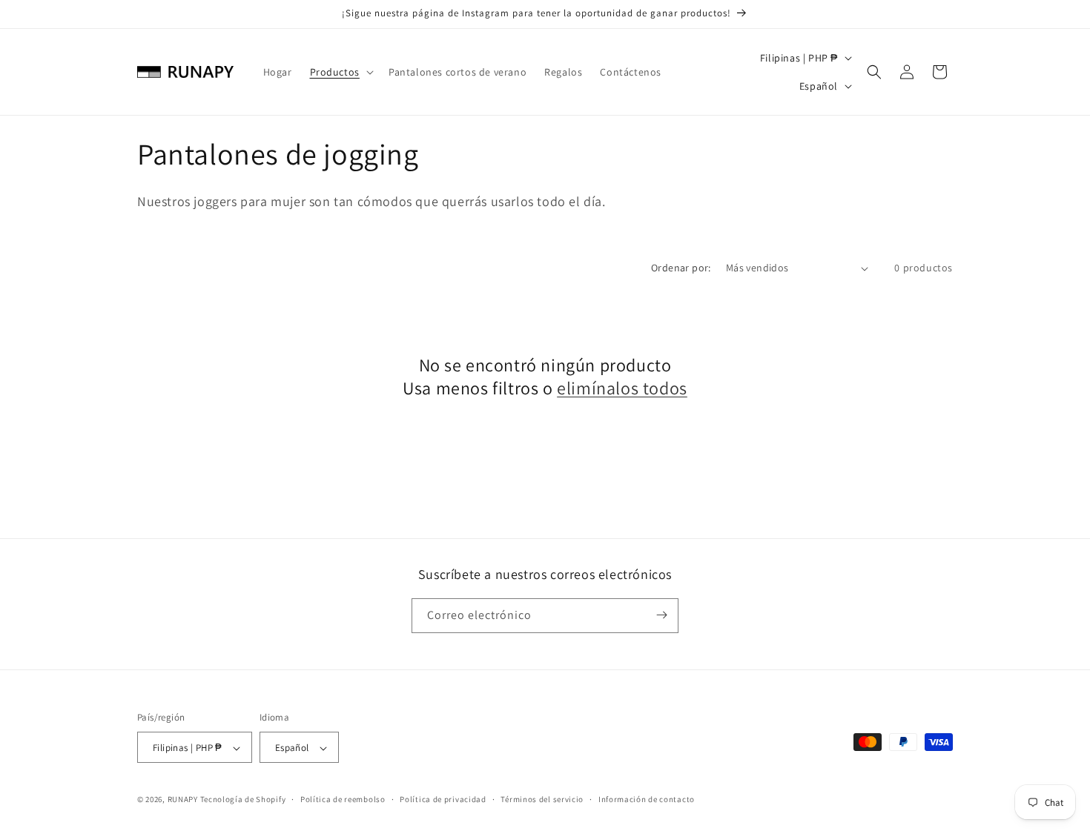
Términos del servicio (542, 799)
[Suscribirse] (661, 615)
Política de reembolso (343, 799)
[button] (340, 71)
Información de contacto (646, 799)
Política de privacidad (443, 799)
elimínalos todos (622, 388)
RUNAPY (183, 800)
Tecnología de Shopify (243, 800)
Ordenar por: (681, 267)
